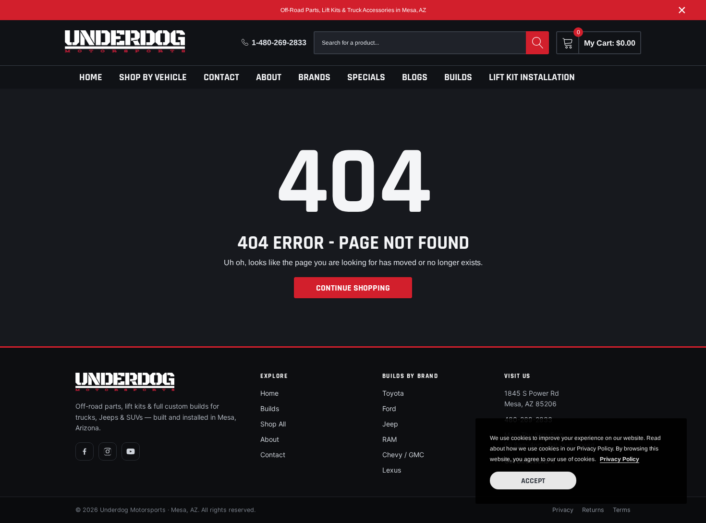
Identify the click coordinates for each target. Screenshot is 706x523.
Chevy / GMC (403, 454)
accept (533, 481)
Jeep (390, 424)
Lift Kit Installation (532, 77)
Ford (389, 408)
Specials (366, 77)
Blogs (414, 77)
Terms (622, 509)
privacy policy (619, 459)
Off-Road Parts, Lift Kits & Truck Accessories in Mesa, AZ (353, 10)
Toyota (393, 393)
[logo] (125, 41)
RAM (389, 439)
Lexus (391, 470)
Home (90, 77)
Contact (221, 77)
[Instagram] (107, 451)
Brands (314, 77)
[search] (537, 42)
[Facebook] (84, 451)
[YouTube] (131, 451)
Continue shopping (353, 287)
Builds (458, 77)
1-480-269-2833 (279, 42)
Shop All (273, 424)
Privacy (562, 509)
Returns (593, 509)
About (268, 77)
